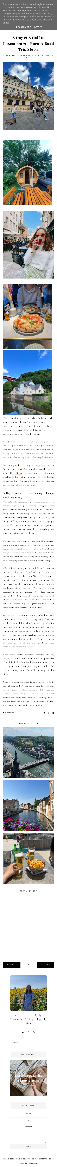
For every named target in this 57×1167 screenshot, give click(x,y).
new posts (12, 965)
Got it (38, 27)
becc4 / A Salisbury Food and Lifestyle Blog (32, 1159)
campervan (16, 55)
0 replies (9, 713)
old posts (46, 965)
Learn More (23, 27)
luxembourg (47, 55)
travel (28, 58)
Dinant (18, 473)
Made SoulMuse (28, 1163)
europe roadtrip (31, 55)
